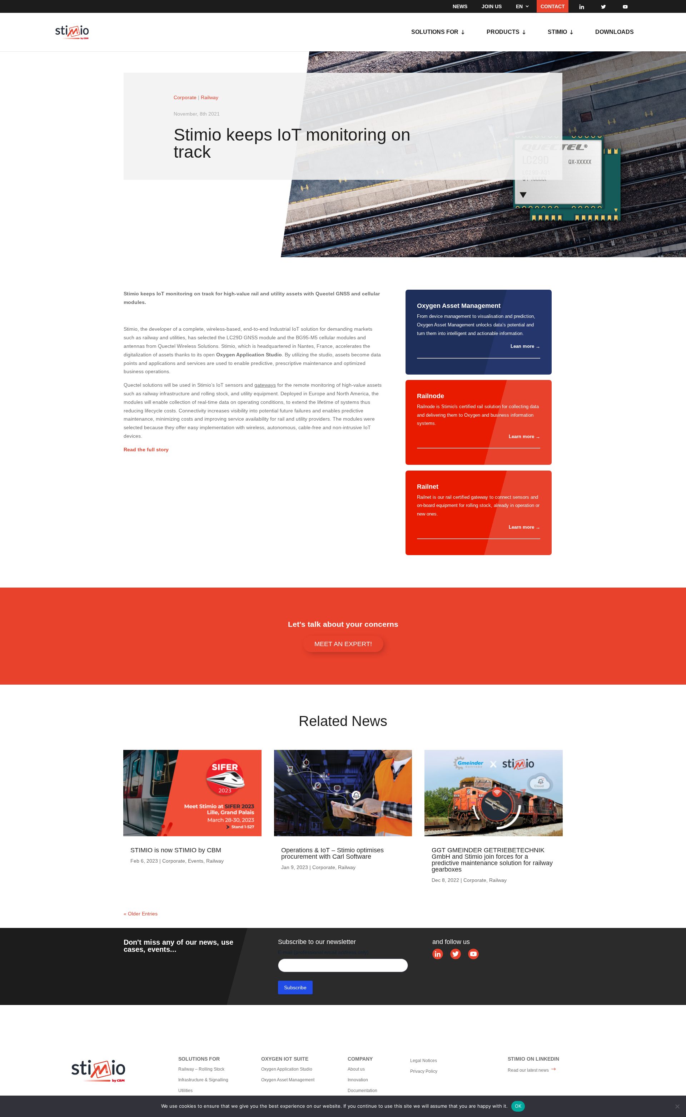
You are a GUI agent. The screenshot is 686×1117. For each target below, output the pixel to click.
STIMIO (557, 32)
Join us (492, 6)
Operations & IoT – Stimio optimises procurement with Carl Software (332, 853)
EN (519, 6)
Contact (553, 6)
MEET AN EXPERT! (343, 644)
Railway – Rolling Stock (201, 1069)
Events (195, 861)
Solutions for (434, 32)
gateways (265, 385)
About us (356, 1069)
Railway (209, 97)
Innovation (358, 1079)
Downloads (614, 32)
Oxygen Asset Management (287, 1079)
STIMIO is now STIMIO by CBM (175, 850)
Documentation (362, 1090)
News (460, 6)
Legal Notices (423, 1060)
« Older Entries (141, 914)
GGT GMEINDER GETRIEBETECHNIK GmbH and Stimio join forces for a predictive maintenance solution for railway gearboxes (492, 860)
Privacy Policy (423, 1071)
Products (503, 32)
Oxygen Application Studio (286, 1069)
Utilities (185, 1090)
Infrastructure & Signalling (203, 1079)
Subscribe (295, 987)
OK (518, 1106)
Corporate (185, 97)
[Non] (677, 1106)
